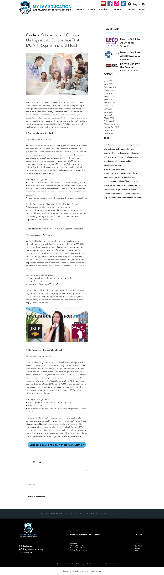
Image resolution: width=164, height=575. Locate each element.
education (135, 153)
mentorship (108, 177)
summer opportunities (113, 193)
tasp (105, 197)
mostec (118, 177)
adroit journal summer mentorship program (122, 145)
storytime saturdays (112, 189)
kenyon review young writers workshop (120, 173)
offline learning (128, 177)
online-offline (123, 181)
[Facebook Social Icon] (109, 3)
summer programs (131, 193)
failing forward (110, 157)
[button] (143, 3)
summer (132, 189)
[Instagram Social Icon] (116, 3)
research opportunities (113, 185)
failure (120, 157)
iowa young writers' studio (115, 169)
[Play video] (57, 324)
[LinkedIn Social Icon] (123, 3)
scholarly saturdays (132, 185)
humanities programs (112, 165)
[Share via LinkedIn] (40, 462)
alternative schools (112, 149)
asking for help (127, 149)
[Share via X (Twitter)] (33, 462)
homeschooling (125, 161)
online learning (110, 181)
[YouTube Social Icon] (103, 3)
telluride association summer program (125, 197)
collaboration (123, 153)
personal (134, 181)
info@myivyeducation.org (31, 549)
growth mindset (110, 161)
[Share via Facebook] (27, 462)
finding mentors (131, 157)
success (125, 189)
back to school (110, 153)
